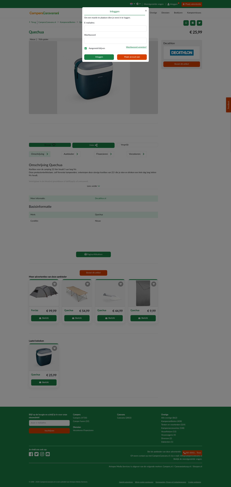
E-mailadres (89, 23)
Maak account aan (132, 57)
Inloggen (99, 57)
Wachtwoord (90, 35)
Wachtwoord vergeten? (136, 47)
